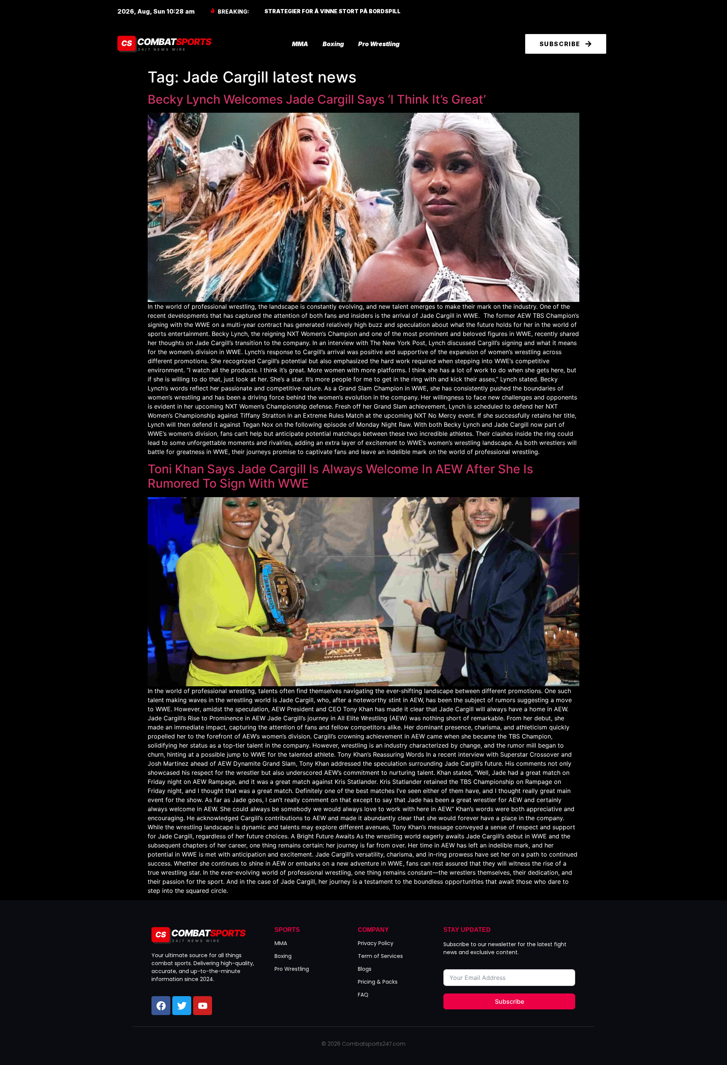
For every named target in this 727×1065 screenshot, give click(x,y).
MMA (300, 44)
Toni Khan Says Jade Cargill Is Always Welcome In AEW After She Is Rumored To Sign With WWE (340, 476)
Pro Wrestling (378, 44)
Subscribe (509, 1001)
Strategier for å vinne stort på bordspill (332, 11)
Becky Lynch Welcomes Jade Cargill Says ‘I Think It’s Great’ (317, 99)
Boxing (333, 44)
